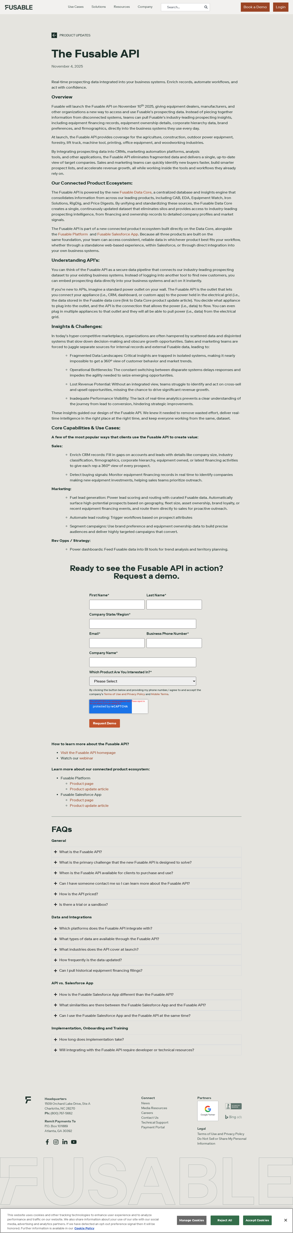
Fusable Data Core (136, 192)
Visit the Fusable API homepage (88, 752)
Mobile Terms (159, 694)
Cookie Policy (84, 1228)
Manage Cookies (191, 1220)
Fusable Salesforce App (117, 234)
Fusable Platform (73, 234)
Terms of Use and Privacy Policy (125, 694)
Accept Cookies (257, 1220)
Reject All (224, 1220)
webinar (86, 758)
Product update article (89, 805)
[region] (146, 1220)
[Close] (286, 1220)
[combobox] (185, 7)
